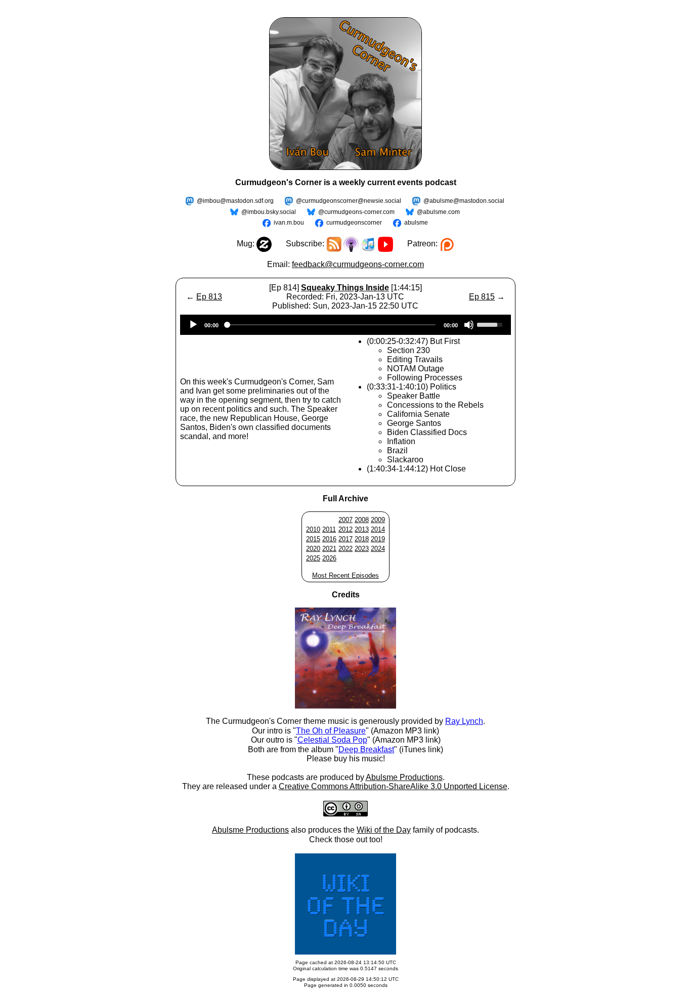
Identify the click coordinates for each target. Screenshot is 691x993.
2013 (362, 529)
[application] (345, 325)
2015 (313, 539)
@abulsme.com (438, 211)
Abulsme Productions (404, 777)
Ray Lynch (464, 721)
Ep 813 (209, 296)
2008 (362, 520)
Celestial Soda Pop (332, 740)
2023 (362, 548)
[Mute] (469, 325)
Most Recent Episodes (345, 575)
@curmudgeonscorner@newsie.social (348, 200)
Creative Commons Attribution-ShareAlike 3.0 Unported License (393, 786)
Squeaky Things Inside (345, 287)
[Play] (193, 325)
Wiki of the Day (384, 830)
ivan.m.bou (289, 222)
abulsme (416, 222)
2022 (345, 548)
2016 (329, 539)
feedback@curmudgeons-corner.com (358, 264)
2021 (329, 548)
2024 (378, 548)
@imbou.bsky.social (268, 211)
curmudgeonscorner (354, 222)
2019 (378, 539)
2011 (329, 529)
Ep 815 (482, 296)
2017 (345, 539)
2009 (378, 520)
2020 (313, 548)
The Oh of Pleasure (331, 730)
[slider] (491, 324)
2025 (313, 558)
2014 (378, 529)
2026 (329, 558)
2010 (313, 529)
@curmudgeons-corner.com (356, 211)
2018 (362, 539)
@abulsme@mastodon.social (463, 200)
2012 (345, 529)
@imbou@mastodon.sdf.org (235, 200)
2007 (345, 520)
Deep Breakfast (366, 749)
